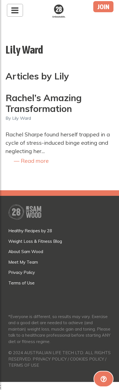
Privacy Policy (21, 272)
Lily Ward (21, 118)
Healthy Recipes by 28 (30, 230)
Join (103, 7)
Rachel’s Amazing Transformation (44, 103)
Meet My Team (23, 262)
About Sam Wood (25, 251)
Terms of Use (21, 283)
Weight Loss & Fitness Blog (35, 241)
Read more (34, 160)
